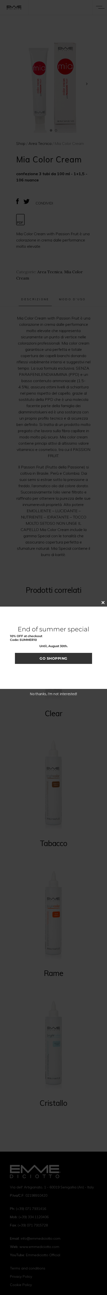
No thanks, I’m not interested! (53, 693)
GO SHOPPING (53, 658)
